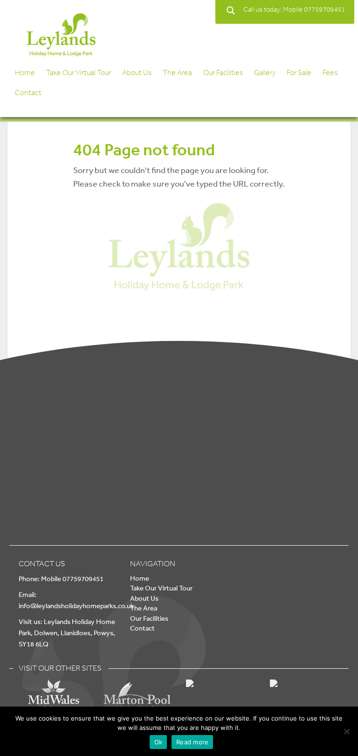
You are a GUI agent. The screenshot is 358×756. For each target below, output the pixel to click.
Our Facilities (223, 72)
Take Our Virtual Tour (78, 72)
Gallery (264, 72)
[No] (346, 731)
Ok (158, 742)
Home (25, 72)
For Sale (299, 72)
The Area (177, 72)
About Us (136, 72)
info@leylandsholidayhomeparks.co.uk (76, 605)
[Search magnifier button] (230, 10)
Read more (192, 742)
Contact (28, 92)
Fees (330, 72)
